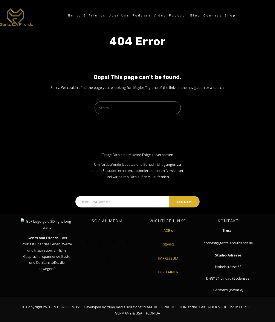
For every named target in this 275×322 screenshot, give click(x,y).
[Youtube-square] (107, 259)
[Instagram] (100, 241)
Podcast (141, 15)
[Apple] (127, 241)
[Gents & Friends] (16, 17)
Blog (195, 15)
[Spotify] (114, 241)
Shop (230, 15)
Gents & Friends (87, 15)
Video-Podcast (171, 15)
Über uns (119, 15)
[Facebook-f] (87, 241)
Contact (212, 15)
